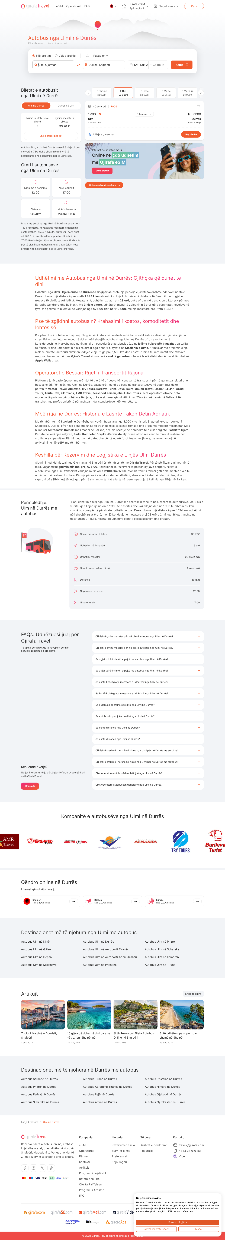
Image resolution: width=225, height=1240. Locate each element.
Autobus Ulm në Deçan (36, 957)
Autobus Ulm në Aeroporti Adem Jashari (110, 957)
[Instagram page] (33, 1168)
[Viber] (175, 1156)
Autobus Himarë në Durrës (162, 1086)
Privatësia (146, 1150)
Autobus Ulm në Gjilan (36, 949)
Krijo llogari (119, 1162)
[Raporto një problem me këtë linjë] (198, 106)
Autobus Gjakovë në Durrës (163, 1094)
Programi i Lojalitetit (92, 1173)
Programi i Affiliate (91, 1190)
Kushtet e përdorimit (154, 1145)
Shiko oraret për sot (51, 135)
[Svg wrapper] (34, 1212)
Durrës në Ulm (66, 105)
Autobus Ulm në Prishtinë (100, 964)
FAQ (87, 6)
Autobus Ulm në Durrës (98, 941)
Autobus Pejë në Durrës (98, 1094)
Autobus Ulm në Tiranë (160, 964)
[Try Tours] (159, 841)
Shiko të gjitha (193, 993)
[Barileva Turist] (195, 841)
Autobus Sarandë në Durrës (39, 1079)
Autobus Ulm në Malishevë (38, 964)
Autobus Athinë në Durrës (100, 1102)
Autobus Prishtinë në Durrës (163, 1079)
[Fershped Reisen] (19, 841)
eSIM (59, 6)
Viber (182, 1156)
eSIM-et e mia (121, 1150)
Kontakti (30, 785)
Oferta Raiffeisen (90, 1184)
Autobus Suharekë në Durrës (40, 1102)
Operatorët (73, 6)
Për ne (83, 1156)
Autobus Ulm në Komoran (162, 957)
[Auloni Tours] (54, 841)
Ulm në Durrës (36, 105)
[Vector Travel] (89, 841)
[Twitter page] (42, 1168)
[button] (148, 636)
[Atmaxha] (124, 841)
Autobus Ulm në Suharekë (162, 949)
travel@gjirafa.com (191, 1145)
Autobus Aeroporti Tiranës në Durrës (107, 1086)
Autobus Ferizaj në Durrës (38, 1094)
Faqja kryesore (29, 1122)
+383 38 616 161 (190, 1150)
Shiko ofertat (102, 170)
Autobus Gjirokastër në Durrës (165, 1102)
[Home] (35, 6)
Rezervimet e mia (123, 1145)
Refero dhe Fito (89, 1179)
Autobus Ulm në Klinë (35, 941)
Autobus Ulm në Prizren (160, 941)
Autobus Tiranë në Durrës (100, 1079)
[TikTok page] (51, 1168)
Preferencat (119, 1156)
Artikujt (84, 1167)
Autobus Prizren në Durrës (38, 1086)
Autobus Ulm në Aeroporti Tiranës (105, 949)
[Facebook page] (24, 1168)
